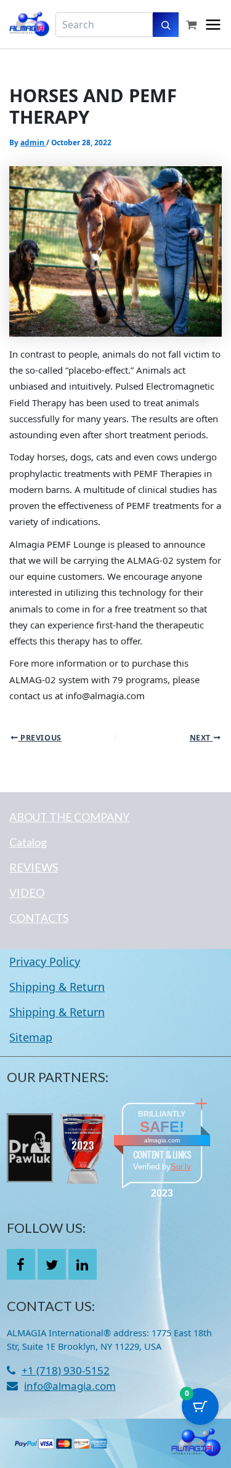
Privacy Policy (44, 961)
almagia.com (162, 1140)
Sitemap (30, 1037)
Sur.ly (181, 1166)
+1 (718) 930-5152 (66, 1370)
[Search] (166, 24)
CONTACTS (38, 918)
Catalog (28, 842)
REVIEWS (33, 867)
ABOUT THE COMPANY (69, 817)
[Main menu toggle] (213, 24)
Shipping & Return (57, 986)
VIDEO (26, 892)
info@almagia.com (70, 1386)
